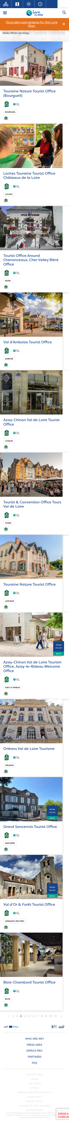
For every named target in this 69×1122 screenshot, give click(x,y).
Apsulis (34, 1079)
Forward (61, 1015)
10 (50, 1016)
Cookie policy (34, 1097)
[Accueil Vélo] (6, 4)
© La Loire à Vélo (34, 1075)
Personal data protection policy (34, 1092)
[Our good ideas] (29, 4)
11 (56, 1016)
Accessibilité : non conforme (34, 1106)
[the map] (17, 4)
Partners (34, 1056)
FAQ (34, 1062)
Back (8, 1015)
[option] (32, 24)
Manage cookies (34, 1101)
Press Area (34, 1044)
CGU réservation (34, 1110)
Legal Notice (34, 1084)
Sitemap (35, 1088)
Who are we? (34, 1038)
